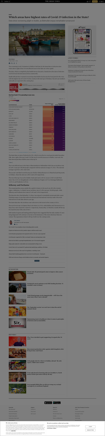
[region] (52, 428)
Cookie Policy (13, 430)
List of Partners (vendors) (51, 428)
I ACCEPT (90, 426)
